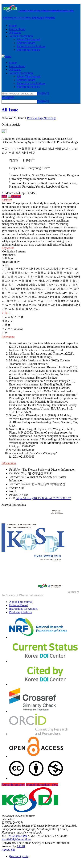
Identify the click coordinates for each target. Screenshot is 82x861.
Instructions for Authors (31, 46)
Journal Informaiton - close (42, 784)
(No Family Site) (19, 856)
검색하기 (43, 93)
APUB (21, 846)
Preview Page (35, 118)
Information (9, 463)
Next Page (50, 118)
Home (13, 25)
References (8, 336)
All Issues (15, 32)
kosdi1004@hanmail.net (16, 839)
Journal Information (21, 36)
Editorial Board (26, 42)
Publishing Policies (28, 49)
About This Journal (28, 39)
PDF (4, 196)
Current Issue (17, 29)
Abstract (7, 200)
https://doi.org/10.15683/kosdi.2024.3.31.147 (43, 498)
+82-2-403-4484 (17, 836)
